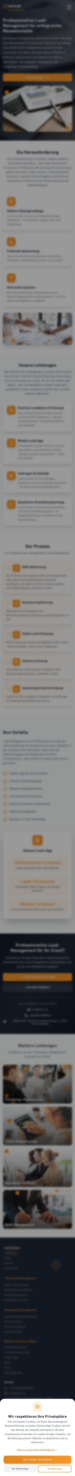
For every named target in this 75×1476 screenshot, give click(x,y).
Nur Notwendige (20, 1468)
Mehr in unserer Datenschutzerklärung (36, 1449)
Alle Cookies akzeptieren (37, 1459)
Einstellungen (55, 1468)
